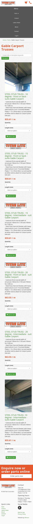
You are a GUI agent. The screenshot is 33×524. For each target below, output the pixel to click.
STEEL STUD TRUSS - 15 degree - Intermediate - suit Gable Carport (18, 215)
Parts (8, 40)
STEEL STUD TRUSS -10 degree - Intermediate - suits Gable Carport (16, 417)
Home (4, 40)
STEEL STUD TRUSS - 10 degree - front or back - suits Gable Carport (16, 96)
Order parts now (16, 476)
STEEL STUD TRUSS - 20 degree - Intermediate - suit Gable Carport (18, 334)
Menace (26, 517)
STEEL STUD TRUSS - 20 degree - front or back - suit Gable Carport (18, 274)
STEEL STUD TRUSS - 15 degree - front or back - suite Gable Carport (16, 156)
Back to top (21, 512)
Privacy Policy (22, 514)
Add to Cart (11, 136)
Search (6, 58)
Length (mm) (9, 128)
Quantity (7, 122)
